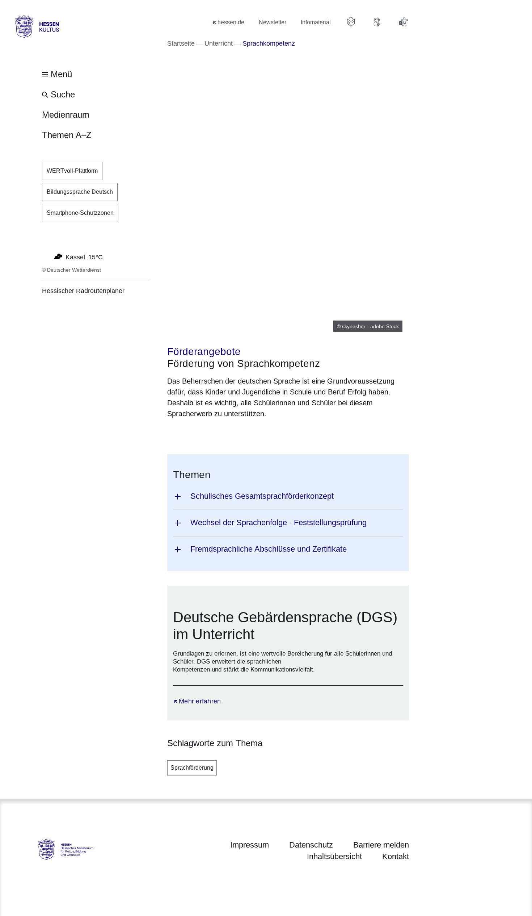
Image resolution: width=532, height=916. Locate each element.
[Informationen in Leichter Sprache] (351, 22)
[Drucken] (229, 432)
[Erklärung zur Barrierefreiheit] (403, 22)
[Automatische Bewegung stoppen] (46, 256)
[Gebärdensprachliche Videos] (377, 22)
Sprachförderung (192, 768)
